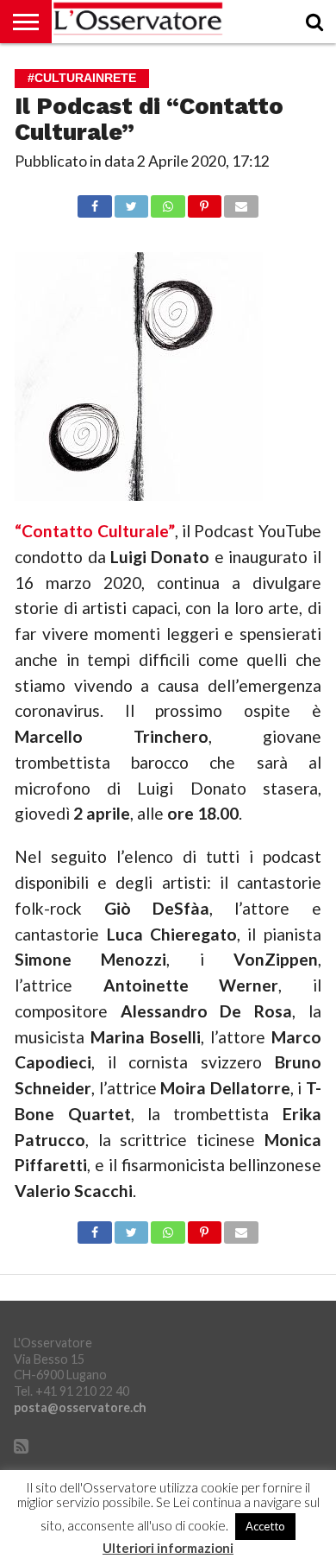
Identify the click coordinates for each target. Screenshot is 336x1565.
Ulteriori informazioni (168, 1548)
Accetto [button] (265, 1526)
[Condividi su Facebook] (94, 201)
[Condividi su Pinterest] (204, 201)
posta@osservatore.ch (80, 1407)
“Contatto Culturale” (94, 531)
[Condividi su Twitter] (131, 201)
